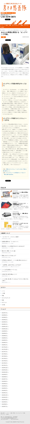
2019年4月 (4, 317)
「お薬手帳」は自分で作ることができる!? (11, 264)
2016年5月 (4, 383)
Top (28, 422)
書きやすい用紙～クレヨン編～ (9, 250)
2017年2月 (4, 363)
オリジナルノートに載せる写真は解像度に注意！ (20, 193)
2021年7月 (4, 312)
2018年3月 (4, 340)
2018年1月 (4, 344)
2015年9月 (4, 401)
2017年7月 (4, 351)
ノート (2, 25)
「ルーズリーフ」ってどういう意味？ (10, 236)
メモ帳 (6, 25)
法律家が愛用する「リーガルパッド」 (10, 241)
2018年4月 (4, 338)
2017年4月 (4, 358)
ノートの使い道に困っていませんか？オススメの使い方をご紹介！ (15, 279)
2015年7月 (4, 406)
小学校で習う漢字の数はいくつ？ (9, 274)
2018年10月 (4, 328)
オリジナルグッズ (15, 25)
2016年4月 (4, 385)
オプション (26, 25)
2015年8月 (4, 404)
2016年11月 (4, 370)
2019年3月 (4, 319)
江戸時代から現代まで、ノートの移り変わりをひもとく (14, 260)
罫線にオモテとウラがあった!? (9, 255)
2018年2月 (4, 342)
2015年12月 (4, 395)
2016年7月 (4, 379)
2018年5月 (4, 335)
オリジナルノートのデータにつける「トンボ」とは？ (20, 224)
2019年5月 (4, 315)
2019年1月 (4, 324)
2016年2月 (4, 390)
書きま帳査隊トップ (3, 30)
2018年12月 (4, 326)
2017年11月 (4, 347)
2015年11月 (4, 397)
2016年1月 (4, 392)
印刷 (22, 25)
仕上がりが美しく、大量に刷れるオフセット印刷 (20, 214)
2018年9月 (4, 331)
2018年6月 (4, 333)
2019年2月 (4, 322)
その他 (2, 27)
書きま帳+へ (3, 413)
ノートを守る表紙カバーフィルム (9, 269)
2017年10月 (4, 349)
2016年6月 (4, 381)
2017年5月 (4, 356)
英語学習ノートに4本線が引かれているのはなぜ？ (13, 246)
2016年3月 (4, 388)
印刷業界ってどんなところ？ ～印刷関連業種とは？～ (20, 204)
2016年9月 (4, 374)
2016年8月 (4, 376)
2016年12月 (4, 367)
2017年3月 (4, 360)
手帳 (10, 25)
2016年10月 (4, 372)
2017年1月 (4, 365)
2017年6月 (4, 354)
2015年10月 (4, 399)
